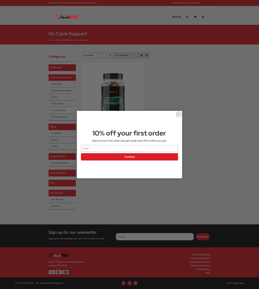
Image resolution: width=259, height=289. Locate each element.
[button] (187, 16)
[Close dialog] (178, 114)
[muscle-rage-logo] (66, 14)
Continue (130, 156)
